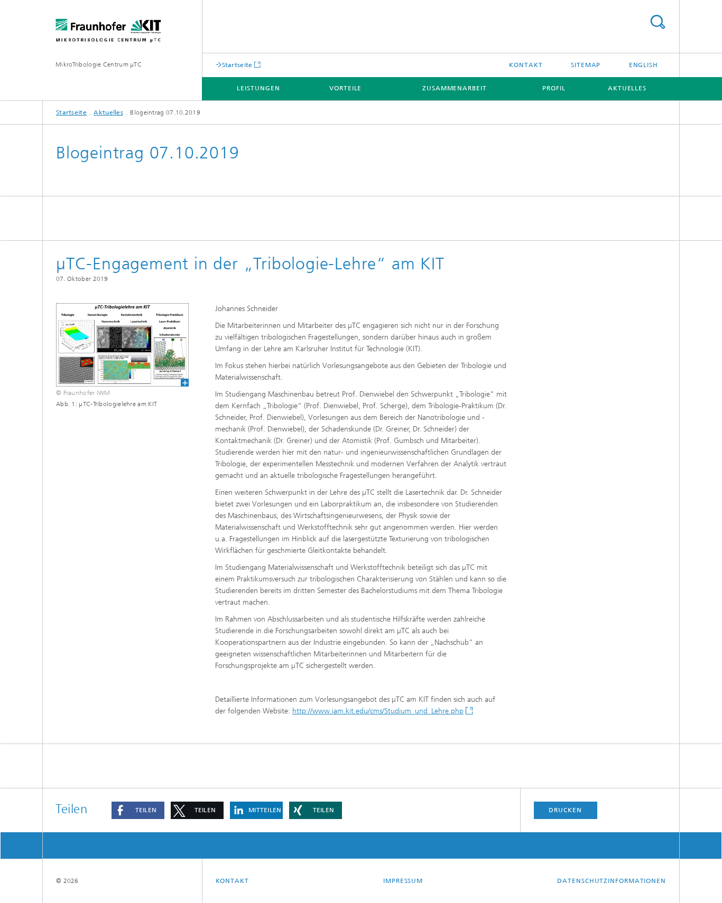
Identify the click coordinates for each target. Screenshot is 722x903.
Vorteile (345, 88)
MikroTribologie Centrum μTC (98, 64)
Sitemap (585, 65)
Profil (553, 88)
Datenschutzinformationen (611, 881)
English (643, 65)
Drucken (565, 810)
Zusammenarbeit (454, 88)
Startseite (237, 64)
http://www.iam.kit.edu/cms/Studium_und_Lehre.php (378, 711)
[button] (138, 810)
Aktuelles (627, 88)
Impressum (403, 881)
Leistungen (258, 88)
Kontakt (525, 65)
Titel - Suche (657, 22)
